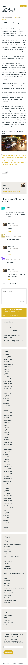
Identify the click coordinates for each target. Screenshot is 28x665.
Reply (7, 219)
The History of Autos (9, 593)
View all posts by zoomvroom (11, 191)
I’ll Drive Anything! (9, 315)
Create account (7, 615)
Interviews (6, 563)
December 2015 (7, 383)
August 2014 (7, 422)
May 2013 (6, 459)
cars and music (7, 551)
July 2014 (6, 425)
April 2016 (6, 374)
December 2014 (7, 413)
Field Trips (6, 554)
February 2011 (7, 525)
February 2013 (7, 466)
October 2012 (7, 476)
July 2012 (6, 483)
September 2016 (8, 364)
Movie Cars (6, 566)
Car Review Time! (8, 325)
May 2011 (6, 517)
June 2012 (6, 486)
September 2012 (8, 478)
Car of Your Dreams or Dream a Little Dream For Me (15, 310)
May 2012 (6, 488)
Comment (22, 301)
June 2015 (6, 398)
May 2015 (6, 400)
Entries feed (6, 620)
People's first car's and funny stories (13, 573)
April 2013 (6, 461)
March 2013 (6, 464)
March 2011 (6, 522)
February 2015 (7, 408)
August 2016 (7, 366)
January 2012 (7, 498)
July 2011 (6, 513)
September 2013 (8, 449)
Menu (24, 6)
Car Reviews (6, 549)
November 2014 (8, 415)
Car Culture (6, 546)
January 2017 (7, 357)
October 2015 (7, 388)
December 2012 (7, 471)
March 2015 (6, 405)
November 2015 (7, 386)
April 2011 (6, 520)
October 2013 (7, 447)
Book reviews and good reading (12, 544)
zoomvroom (16, 17)
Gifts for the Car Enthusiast (11, 556)
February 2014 (7, 437)
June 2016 (6, 371)
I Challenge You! (7, 561)
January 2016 (7, 381)
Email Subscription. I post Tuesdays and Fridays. (13, 635)
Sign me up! (8, 652)
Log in (5, 617)
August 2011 (6, 510)
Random (5, 578)
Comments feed (8, 622)
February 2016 (7, 379)
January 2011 (7, 527)
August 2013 (7, 452)
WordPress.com (7, 625)
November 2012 (7, 474)
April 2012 (6, 491)
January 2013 (7, 469)
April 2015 (6, 403)
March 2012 (6, 493)
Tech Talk (6, 585)
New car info (7, 568)
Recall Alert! (6, 581)
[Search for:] (26, 1)
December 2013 (7, 442)
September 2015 (8, 391)
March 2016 (6, 376)
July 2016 (6, 369)
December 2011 (7, 500)
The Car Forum (7, 590)
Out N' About (7, 571)
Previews (6, 576)
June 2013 (6, 457)
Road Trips (6, 583)
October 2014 (7, 418)
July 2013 (6, 454)
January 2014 (7, 439)
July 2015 (6, 396)
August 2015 (7, 393)
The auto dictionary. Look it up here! (13, 588)
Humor (5, 559)
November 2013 (7, 444)
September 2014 (8, 420)
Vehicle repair (7, 598)
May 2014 (6, 430)
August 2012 (7, 481)
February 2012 (7, 496)
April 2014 (6, 432)
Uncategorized (7, 595)
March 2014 (6, 435)
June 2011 (6, 515)
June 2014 (6, 427)
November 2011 (7, 503)
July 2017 (6, 354)
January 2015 (7, 410)
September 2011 (8, 508)
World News (6, 602)
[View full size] (13, 155)
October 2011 (7, 505)
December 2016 (7, 359)
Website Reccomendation (10, 600)
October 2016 (7, 361)
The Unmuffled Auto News (8, 9)
